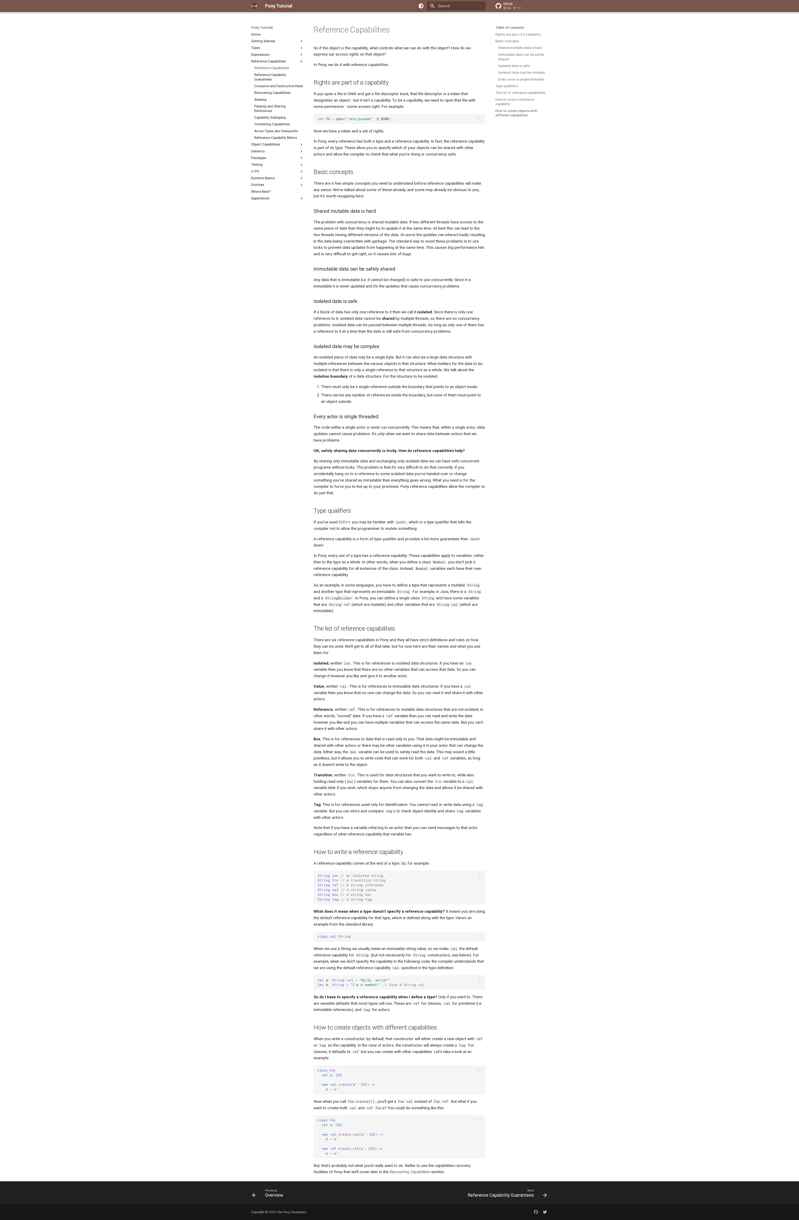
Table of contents (509, 27)
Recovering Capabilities (410, 1171)
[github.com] (536, 1212)
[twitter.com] (545, 1212)
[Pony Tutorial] (254, 6)
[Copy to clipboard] (480, 119)
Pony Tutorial (262, 27)
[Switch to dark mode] (421, 6)
